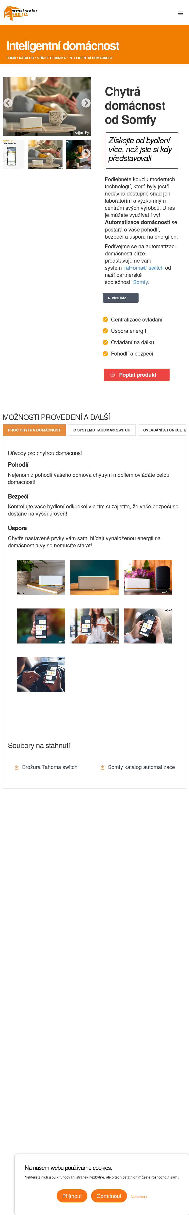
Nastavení (139, 1196)
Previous (8, 103)
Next (86, 103)
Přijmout (72, 1195)
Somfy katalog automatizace (141, 766)
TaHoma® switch (143, 267)
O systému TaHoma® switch (101, 430)
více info (119, 297)
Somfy (140, 282)
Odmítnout (108, 1195)
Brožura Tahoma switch (50, 766)
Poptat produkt (137, 374)
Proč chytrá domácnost (34, 430)
